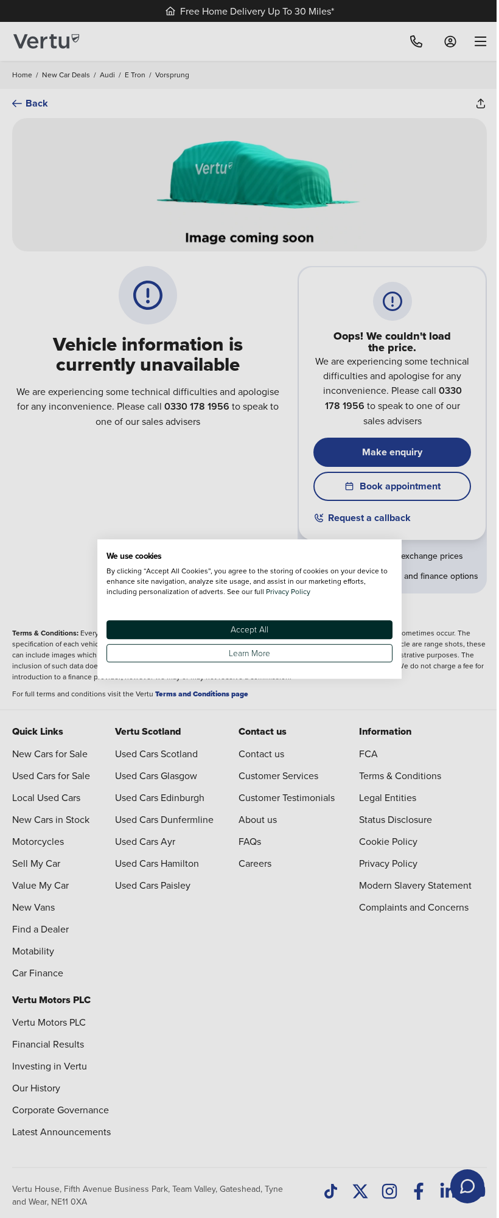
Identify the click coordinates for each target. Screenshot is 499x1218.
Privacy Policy (288, 591)
